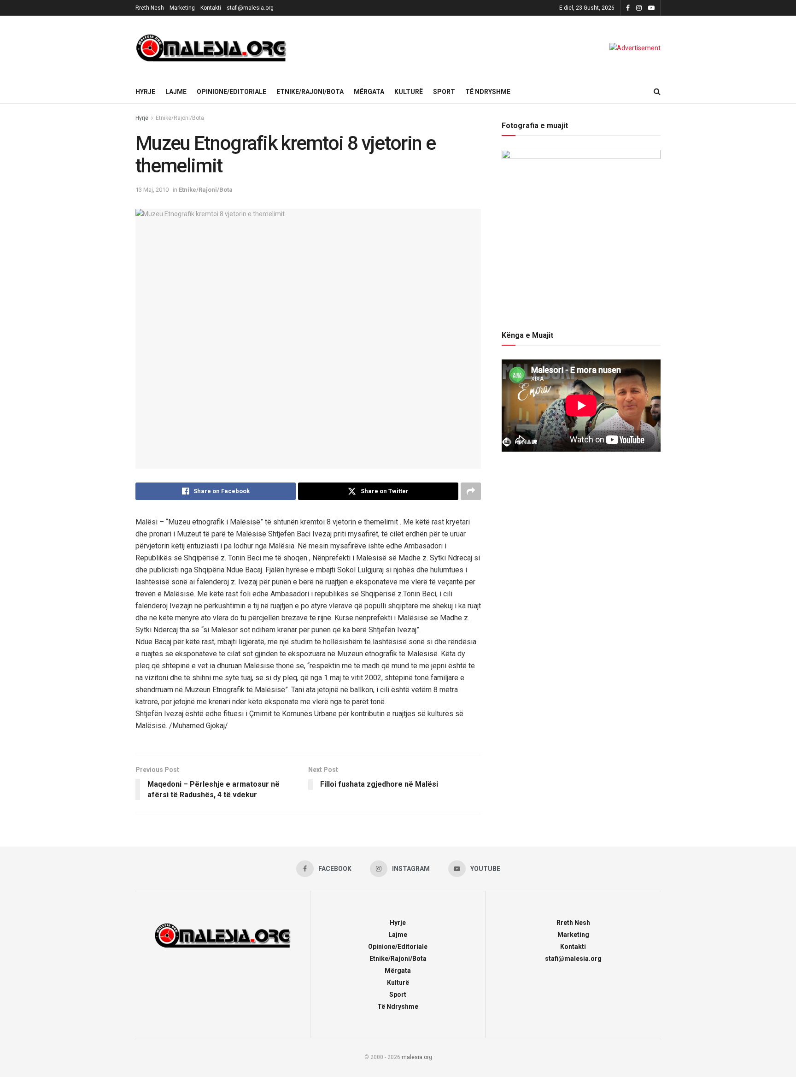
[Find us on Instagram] (639, 8)
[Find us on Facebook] (628, 8)
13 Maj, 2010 (152, 189)
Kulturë (408, 91)
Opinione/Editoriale (231, 91)
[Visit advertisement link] (635, 47)
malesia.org (417, 1057)
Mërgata (369, 91)
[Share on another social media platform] (471, 491)
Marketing (182, 8)
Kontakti (210, 8)
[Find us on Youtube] (651, 8)
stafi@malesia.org (250, 8)
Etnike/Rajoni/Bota (310, 91)
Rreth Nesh (149, 8)
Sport (444, 91)
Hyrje (145, 91)
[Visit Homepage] (211, 47)
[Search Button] (657, 91)
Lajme (176, 91)
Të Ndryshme (487, 91)
